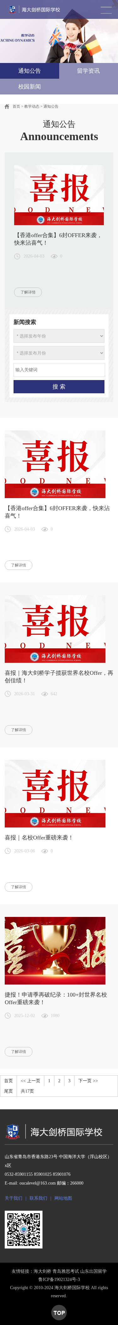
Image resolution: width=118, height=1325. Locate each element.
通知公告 (51, 106)
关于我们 (13, 1198)
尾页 (8, 1091)
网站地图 (63, 1198)
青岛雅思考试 (66, 1271)
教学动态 (31, 106)
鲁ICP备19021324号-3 (59, 1279)
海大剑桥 (42, 1271)
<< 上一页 (30, 1080)
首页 (16, 106)
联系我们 (38, 1198)
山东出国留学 (93, 1271)
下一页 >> (88, 1080)
